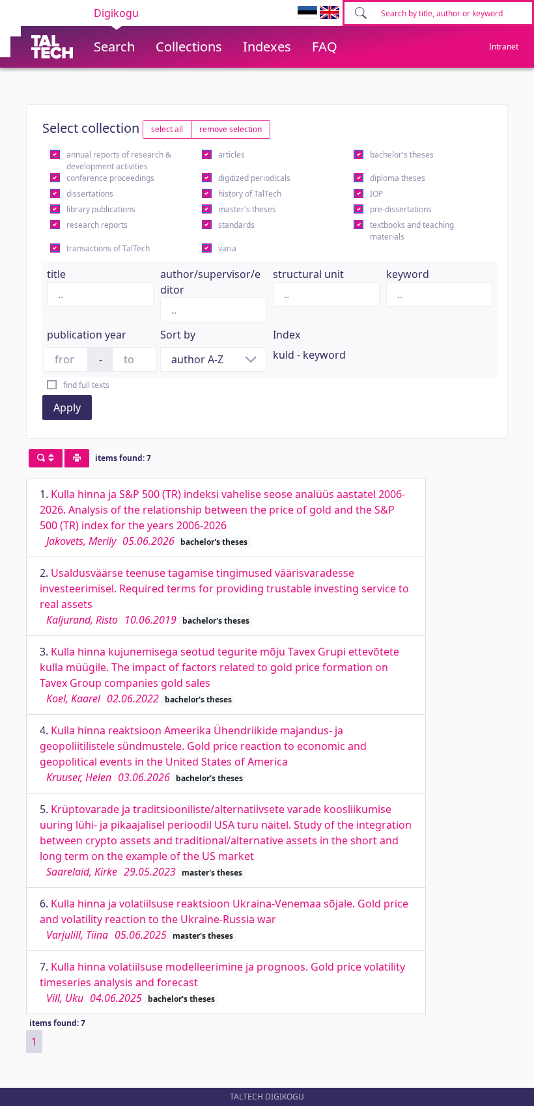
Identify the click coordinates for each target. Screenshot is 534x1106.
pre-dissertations (401, 209)
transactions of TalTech (108, 248)
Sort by (177, 334)
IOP (376, 193)
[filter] (46, 458)
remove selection (230, 129)
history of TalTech (249, 193)
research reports (97, 224)
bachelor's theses (402, 154)
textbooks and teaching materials (412, 230)
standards (236, 224)
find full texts (86, 385)
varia (227, 248)
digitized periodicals (254, 178)
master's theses (247, 209)
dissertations (89, 193)
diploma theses (397, 178)
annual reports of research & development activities (118, 160)
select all (167, 129)
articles (231, 154)
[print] (76, 458)
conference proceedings (110, 178)
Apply (67, 407)
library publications (100, 209)
